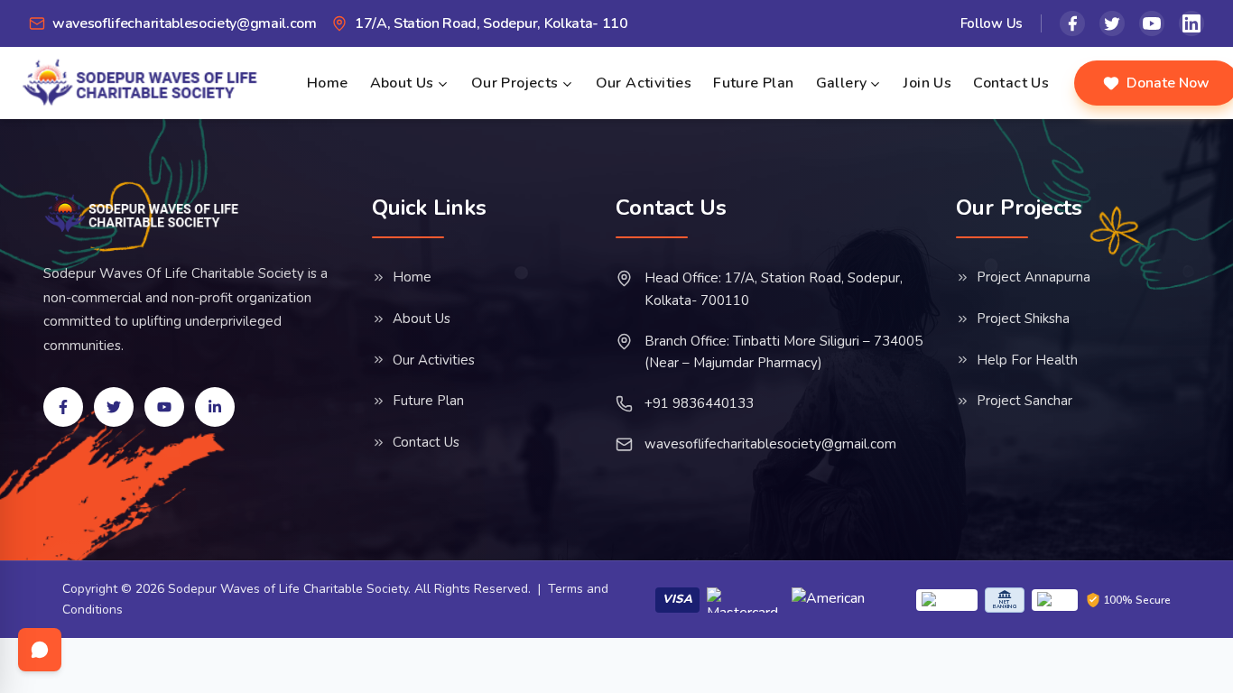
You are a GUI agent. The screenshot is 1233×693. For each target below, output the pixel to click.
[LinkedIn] (1191, 23)
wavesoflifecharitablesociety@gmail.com (770, 444)
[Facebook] (1072, 23)
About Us (402, 83)
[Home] (142, 213)
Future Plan (753, 83)
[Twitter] (1112, 23)
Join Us (927, 83)
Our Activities (644, 83)
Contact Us (1011, 83)
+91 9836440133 (699, 403)
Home (327, 83)
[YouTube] (1151, 23)
